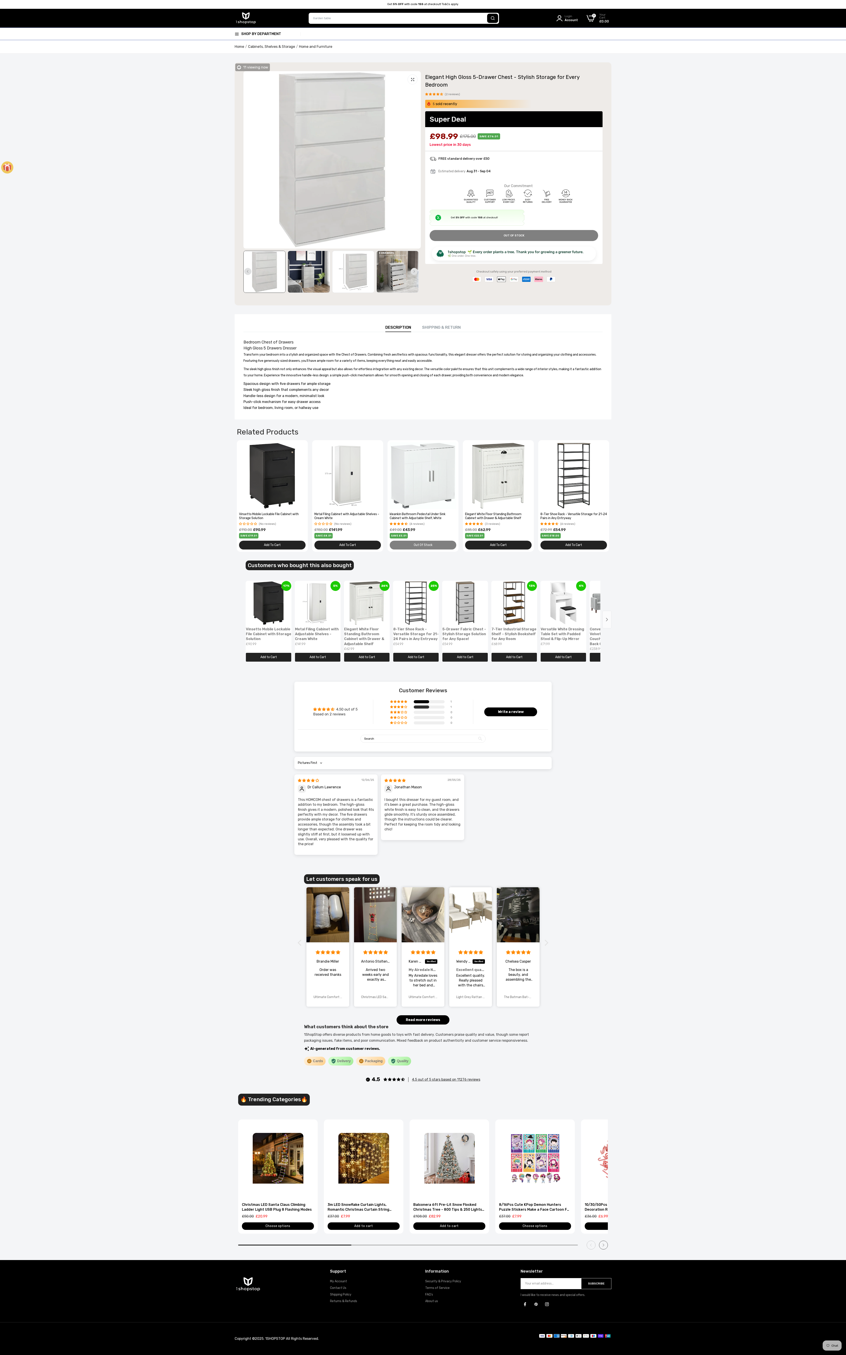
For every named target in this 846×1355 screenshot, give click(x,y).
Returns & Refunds (343, 1301)
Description (398, 327)
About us (431, 1301)
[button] (434, 94)
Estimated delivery (452, 171)
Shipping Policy (340, 1294)
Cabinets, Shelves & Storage (271, 47)
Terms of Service (437, 1288)
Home (239, 47)
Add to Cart (268, 657)
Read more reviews (423, 1020)
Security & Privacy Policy (443, 1281)
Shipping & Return (441, 327)
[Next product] (607, 619)
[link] (302, 446)
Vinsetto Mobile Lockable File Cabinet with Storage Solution (269, 516)
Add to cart (363, 1226)
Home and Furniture (315, 47)
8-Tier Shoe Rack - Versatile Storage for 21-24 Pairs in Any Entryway (573, 516)
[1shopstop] (246, 18)
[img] (308, 780)
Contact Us (338, 1288)
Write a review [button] (511, 712)
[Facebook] (525, 1304)
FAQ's (429, 1294)
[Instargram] (547, 1304)
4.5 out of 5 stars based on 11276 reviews (446, 1079)
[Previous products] (591, 1245)
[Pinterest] (536, 1304)
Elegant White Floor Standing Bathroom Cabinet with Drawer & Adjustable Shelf (493, 516)
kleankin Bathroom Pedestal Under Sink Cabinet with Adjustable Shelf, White (417, 516)
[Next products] (603, 1245)
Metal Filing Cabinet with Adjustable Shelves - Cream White (346, 516)
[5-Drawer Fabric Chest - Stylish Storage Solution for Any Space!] (465, 603)
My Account (338, 1281)
